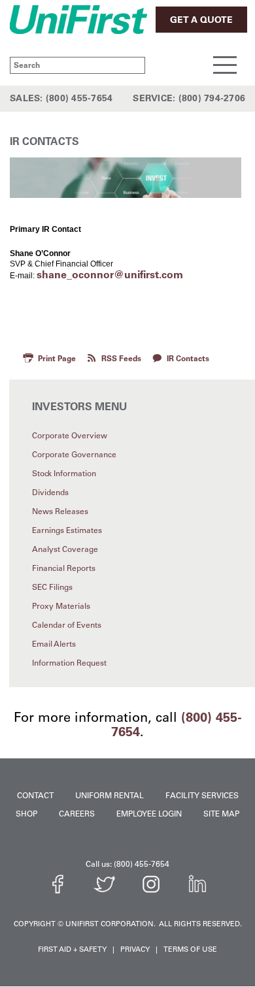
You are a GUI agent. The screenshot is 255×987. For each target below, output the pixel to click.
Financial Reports (63, 568)
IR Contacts (188, 358)
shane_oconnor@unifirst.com (110, 274)
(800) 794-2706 (212, 98)
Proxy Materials (61, 606)
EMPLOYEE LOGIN (149, 813)
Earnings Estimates (67, 530)
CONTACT (35, 795)
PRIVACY (135, 949)
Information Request (69, 663)
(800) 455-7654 (79, 98)
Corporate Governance (74, 454)
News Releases (60, 511)
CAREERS (77, 813)
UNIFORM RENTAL (109, 795)
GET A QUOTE (201, 19)
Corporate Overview (69, 435)
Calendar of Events (66, 625)
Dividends (50, 492)
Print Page (57, 358)
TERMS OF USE (190, 949)
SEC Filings (52, 587)
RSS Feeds (121, 358)
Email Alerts (54, 644)
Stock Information (64, 473)
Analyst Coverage (65, 549)
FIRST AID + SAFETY (72, 949)
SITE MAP (221, 813)
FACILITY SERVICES (202, 795)
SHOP (26, 813)
